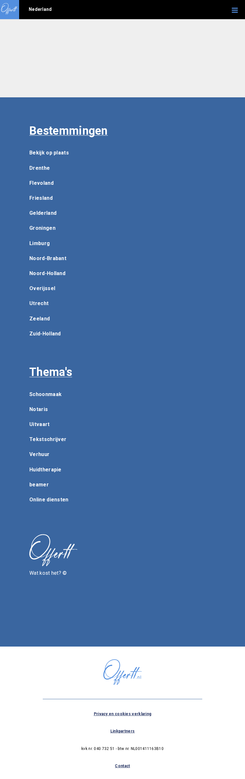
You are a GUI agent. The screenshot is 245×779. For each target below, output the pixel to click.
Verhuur (39, 454)
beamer (39, 485)
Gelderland (42, 213)
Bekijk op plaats (49, 153)
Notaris (38, 409)
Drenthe (39, 168)
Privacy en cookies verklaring (123, 714)
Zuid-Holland (45, 334)
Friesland (41, 198)
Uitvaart (39, 424)
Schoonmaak (45, 394)
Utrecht (38, 303)
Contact (122, 766)
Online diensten (49, 500)
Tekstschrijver (47, 439)
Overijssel (42, 288)
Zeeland (39, 319)
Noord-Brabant (47, 258)
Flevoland (41, 183)
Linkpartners (122, 731)
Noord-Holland (47, 273)
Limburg (39, 243)
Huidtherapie (45, 470)
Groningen (42, 228)
